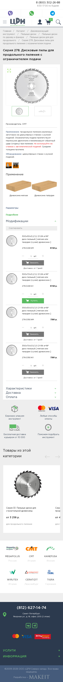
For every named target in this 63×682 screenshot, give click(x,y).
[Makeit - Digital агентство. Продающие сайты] (39, 677)
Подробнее (12, 215)
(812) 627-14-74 (31, 607)
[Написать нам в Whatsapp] (31, 13)
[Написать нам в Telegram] (53, 13)
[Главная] (17, 22)
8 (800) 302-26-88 (48, 2)
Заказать (34, 263)
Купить (34, 301)
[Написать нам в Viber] (10, 13)
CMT (24, 124)
